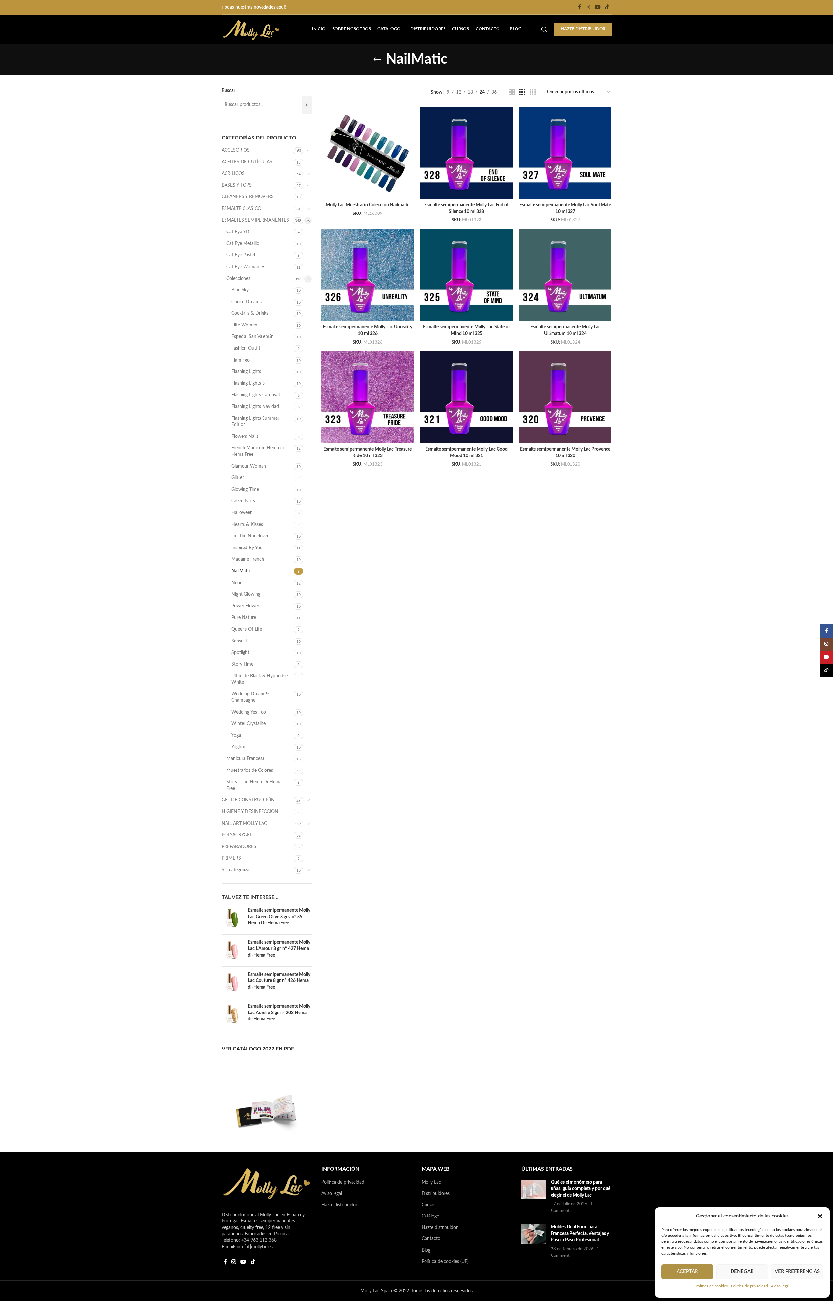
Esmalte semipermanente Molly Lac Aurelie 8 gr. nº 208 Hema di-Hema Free (279, 1012)
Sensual (239, 641)
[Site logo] (251, 29)
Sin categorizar (236, 870)
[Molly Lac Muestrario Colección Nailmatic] (367, 153)
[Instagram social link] (588, 7)
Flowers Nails (244, 436)
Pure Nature (243, 617)
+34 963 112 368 (259, 1240)
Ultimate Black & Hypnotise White (259, 679)
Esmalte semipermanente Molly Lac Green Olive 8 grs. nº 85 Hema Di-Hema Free (279, 916)
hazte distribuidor (583, 29)
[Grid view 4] (533, 92)
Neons (237, 583)
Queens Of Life (246, 629)
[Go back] (377, 59)
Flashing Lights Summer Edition (255, 421)
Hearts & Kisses (247, 524)
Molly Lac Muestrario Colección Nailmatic (367, 205)
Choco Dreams (246, 302)
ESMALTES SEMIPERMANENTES (255, 220)
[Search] (544, 29)
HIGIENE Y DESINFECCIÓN (250, 811)
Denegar (742, 1271)
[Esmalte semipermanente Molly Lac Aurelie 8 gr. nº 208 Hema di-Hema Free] (232, 1014)
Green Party (243, 501)
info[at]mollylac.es (255, 1247)
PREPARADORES (239, 847)
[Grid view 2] (512, 92)
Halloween (242, 513)
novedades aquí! (270, 7)
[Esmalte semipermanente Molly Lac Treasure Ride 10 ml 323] (367, 397)
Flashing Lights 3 (248, 383)
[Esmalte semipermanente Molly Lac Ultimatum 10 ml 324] (565, 275)
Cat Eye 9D (237, 232)
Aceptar (687, 1271)
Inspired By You (247, 548)
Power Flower (245, 606)
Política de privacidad (749, 1286)
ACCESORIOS (236, 150)
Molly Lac (431, 1182)
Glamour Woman (248, 466)
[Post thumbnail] (533, 1197)
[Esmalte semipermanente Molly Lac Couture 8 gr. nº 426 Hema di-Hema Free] (232, 983)
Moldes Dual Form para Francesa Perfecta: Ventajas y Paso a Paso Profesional (580, 1233)
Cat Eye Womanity (245, 267)
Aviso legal (780, 1286)
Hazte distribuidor (339, 1205)
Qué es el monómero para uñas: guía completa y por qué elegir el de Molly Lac (580, 1189)
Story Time (242, 664)
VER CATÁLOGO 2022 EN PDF (258, 1048)
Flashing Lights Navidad (255, 406)
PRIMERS (231, 858)
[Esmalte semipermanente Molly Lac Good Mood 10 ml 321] (466, 397)
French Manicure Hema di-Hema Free (258, 451)
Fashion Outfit (245, 348)
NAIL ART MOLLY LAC (244, 823)
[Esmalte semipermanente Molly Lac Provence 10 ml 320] (565, 397)
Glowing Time (245, 489)
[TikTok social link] (607, 7)
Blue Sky (240, 290)
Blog (426, 1250)
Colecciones (238, 278)
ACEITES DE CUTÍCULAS (247, 162)
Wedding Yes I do (248, 712)
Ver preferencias (797, 1271)
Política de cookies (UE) (445, 1261)
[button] (820, 1216)
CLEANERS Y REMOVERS (248, 197)
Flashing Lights (246, 371)
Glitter (237, 477)
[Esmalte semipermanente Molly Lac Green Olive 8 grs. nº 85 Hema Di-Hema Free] (232, 918)
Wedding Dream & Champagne (250, 697)
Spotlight (240, 652)
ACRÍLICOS (233, 173)
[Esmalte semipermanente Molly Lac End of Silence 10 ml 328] (466, 153)
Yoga (236, 735)
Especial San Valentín (252, 336)
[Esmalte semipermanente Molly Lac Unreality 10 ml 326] (367, 275)
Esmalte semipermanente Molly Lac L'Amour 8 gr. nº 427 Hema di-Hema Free (279, 948)
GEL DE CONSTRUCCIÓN (248, 800)
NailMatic (241, 571)
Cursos (428, 1205)
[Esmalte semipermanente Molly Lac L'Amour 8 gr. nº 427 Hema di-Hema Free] (232, 950)
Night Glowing (245, 594)
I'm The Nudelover (250, 536)
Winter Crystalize (248, 723)
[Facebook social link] (580, 7)
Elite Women (244, 325)
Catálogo (430, 1216)
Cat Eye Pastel (240, 255)
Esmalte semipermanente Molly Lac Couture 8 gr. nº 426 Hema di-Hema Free (279, 981)
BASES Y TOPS (237, 185)
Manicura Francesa (245, 758)
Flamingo (240, 360)
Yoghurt (239, 747)
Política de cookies (712, 1286)
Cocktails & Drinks (249, 313)
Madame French (247, 559)
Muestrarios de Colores (249, 770)
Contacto (431, 1238)
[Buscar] (307, 105)
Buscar (228, 90)
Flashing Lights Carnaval (255, 395)
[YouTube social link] (597, 7)
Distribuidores (436, 1193)
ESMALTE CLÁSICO (241, 208)
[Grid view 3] (522, 92)
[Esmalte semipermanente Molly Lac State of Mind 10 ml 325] (466, 275)
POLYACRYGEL (237, 835)
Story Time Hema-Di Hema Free (253, 785)
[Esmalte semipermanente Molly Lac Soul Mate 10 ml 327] (565, 153)
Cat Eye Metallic (242, 243)
